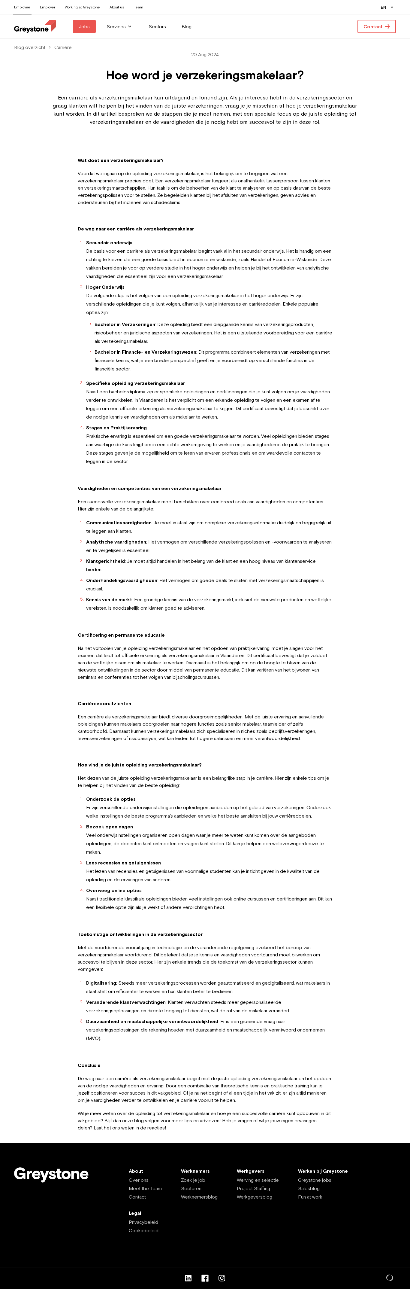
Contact (137, 1196)
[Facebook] (205, 1278)
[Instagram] (222, 1278)
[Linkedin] (188, 1278)
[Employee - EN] (35, 26)
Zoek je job (193, 1180)
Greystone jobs (314, 1180)
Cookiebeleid (143, 1230)
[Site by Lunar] (390, 1278)
